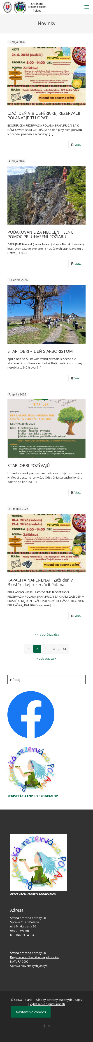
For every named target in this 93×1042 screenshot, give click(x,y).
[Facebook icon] (44, 1026)
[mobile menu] (87, 7)
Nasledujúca (45, 658)
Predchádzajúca (48, 634)
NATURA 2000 (19, 961)
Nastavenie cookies (31, 1012)
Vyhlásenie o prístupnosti (47, 1004)
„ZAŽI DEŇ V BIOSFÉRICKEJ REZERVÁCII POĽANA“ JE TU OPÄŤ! (43, 115)
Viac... (78, 145)
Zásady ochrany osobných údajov (58, 1000)
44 (64, 649)
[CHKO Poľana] (24, 6)
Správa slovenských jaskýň (29, 966)
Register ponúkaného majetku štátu (34, 957)
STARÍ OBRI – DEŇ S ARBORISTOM (40, 351)
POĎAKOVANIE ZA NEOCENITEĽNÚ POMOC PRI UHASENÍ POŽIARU (40, 234)
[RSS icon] (49, 1026)
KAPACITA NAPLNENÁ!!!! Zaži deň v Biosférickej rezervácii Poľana (40, 582)
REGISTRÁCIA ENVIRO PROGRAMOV (32, 796)
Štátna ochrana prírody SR (28, 953)
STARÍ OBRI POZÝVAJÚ (28, 465)
